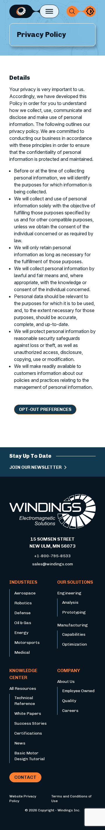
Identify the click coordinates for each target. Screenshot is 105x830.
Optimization (74, 644)
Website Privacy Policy (22, 798)
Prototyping (74, 612)
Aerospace (25, 593)
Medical (22, 652)
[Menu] (49, 11)
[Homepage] (21, 11)
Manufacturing (72, 625)
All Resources (22, 688)
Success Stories (30, 723)
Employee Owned (78, 690)
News (19, 743)
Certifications (28, 733)
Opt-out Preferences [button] (45, 409)
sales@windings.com (52, 564)
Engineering (69, 593)
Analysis (70, 602)
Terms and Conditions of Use (71, 798)
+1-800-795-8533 (52, 555)
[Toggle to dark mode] (90, 11)
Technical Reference (24, 700)
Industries (23, 582)
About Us (66, 681)
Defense (22, 612)
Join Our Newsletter (35, 467)
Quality (69, 700)
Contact (25, 777)
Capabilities (73, 634)
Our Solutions (75, 582)
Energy (21, 632)
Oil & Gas (22, 622)
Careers (70, 710)
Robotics (23, 603)
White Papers (27, 713)
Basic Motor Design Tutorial (29, 756)
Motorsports (27, 642)
